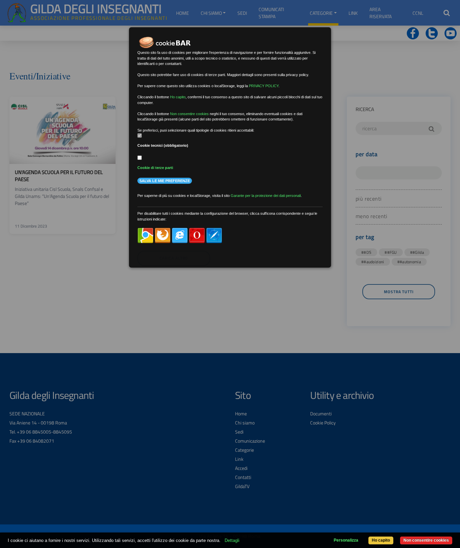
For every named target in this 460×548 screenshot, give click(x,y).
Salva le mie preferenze (164, 181)
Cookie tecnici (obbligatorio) (162, 145)
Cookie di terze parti (155, 168)
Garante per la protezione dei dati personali (266, 196)
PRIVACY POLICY (263, 86)
